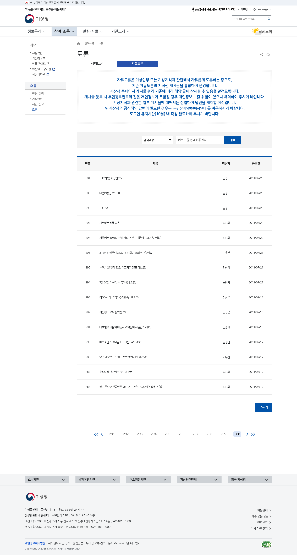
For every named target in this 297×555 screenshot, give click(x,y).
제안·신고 (38, 104)
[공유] (261, 54)
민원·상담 (38, 93)
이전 (102, 434)
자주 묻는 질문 (259, 516)
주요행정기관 (137, 479)
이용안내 (262, 510)
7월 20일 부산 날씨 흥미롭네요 (116, 282)
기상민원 (37, 99)
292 (126, 434)
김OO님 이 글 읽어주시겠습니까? (117, 297)
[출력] (268, 54)
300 (237, 434)
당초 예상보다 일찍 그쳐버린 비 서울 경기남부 (123, 357)
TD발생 (103, 208)
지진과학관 (38, 74)
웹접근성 (78, 543)
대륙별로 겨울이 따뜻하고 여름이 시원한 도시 (123, 327)
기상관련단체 (188, 479)
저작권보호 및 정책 (59, 543)
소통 (101, 43)
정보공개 (34, 31)
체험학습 (37, 53)
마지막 (253, 434)
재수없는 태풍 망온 (109, 222)
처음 (96, 434)
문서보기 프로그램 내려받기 (124, 543)
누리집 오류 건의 (95, 543)
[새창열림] (262, 31)
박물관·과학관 (40, 63)
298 (209, 434)
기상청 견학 (39, 58)
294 (154, 434)
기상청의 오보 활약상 (110, 312)
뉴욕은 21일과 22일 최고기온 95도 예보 (120, 267)
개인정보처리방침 (35, 543)
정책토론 (97, 63)
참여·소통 (62, 31)
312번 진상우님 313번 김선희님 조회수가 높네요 (125, 252)
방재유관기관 (87, 479)
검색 (232, 140)
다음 (247, 434)
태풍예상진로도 (107, 193)
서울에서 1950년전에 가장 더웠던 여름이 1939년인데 (128, 237)
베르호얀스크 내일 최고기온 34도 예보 (120, 342)
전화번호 (262, 522)
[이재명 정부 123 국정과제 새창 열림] (213, 10)
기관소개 (118, 31)
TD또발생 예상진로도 (111, 178)
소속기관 (33, 479)
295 (167, 434)
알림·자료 (90, 31)
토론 (34, 109)
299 (223, 434)
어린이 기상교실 (41, 69)
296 (181, 434)
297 (195, 434)
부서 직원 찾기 (259, 528)
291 (112, 434)
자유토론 (137, 63)
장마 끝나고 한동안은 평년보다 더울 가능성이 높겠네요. (128, 386)
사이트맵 (243, 9)
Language (262, 9)
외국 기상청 (238, 479)
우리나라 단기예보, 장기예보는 (115, 371)
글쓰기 (263, 407)
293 (140, 434)
